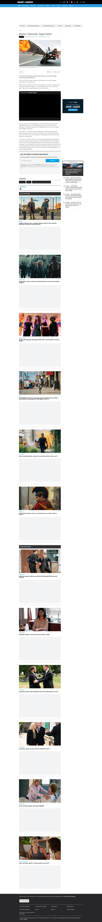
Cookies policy (70, 906)
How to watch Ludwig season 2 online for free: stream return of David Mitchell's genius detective (73, 172)
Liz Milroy (28, 36)
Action (20, 30)
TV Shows (33, 5)
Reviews (65, 5)
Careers (37, 909)
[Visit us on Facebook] (67, 2)
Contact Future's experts (40, 906)
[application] (40, 106)
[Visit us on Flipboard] (72, 2)
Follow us (50, 72)
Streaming (41, 5)
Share (22, 72)
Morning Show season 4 (33, 25)
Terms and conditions (24, 906)
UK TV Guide (25, 5)
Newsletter (58, 72)
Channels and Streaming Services (41, 182)
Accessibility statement (24, 909)
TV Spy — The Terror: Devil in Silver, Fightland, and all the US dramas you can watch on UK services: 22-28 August (73, 180)
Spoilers (21, 37)
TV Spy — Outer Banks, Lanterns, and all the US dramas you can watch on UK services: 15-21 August (73, 188)
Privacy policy (54, 906)
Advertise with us (71, 909)
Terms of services (37, 164)
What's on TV (34, 36)
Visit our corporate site (69, 896)
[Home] (19, 5)
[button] (82, 2)
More (70, 5)
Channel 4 (22, 182)
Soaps (53, 5)
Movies (47, 5)
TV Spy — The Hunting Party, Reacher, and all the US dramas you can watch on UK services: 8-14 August (73, 196)
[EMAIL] (21, 189)
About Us (53, 909)
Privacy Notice (23, 165)
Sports (59, 5)
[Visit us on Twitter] (69, 2)
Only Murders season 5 (48, 25)
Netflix (59, 25)
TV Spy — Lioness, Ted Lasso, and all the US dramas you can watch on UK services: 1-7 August (73, 205)
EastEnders (68, 25)
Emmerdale (77, 25)
